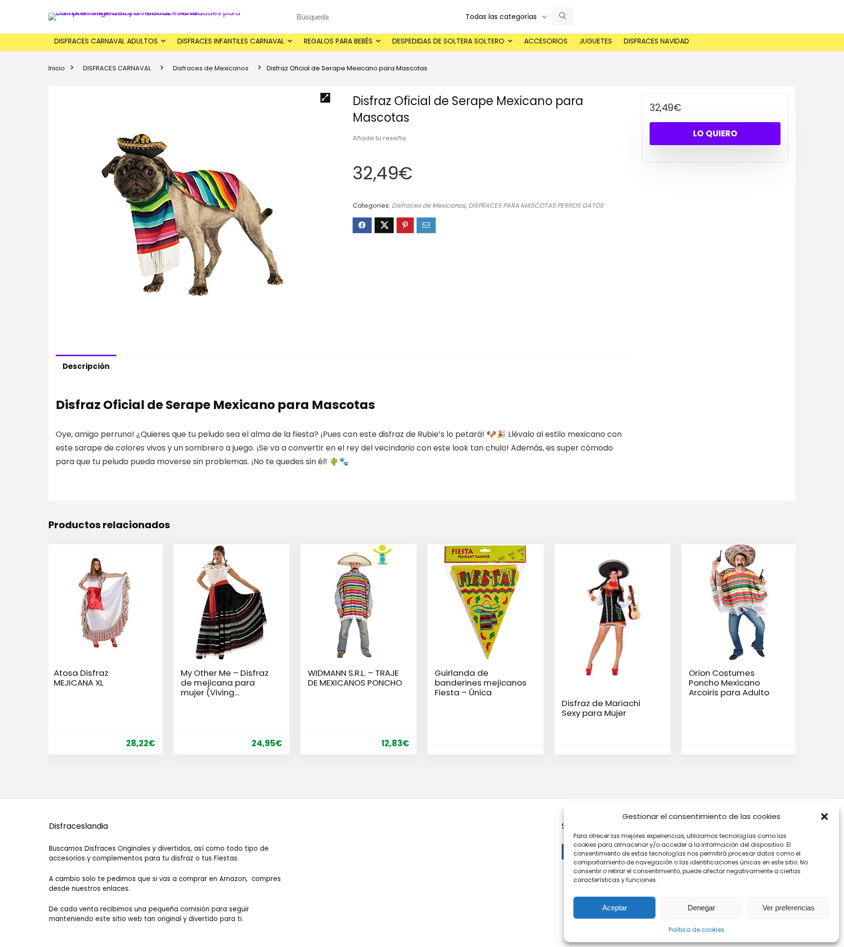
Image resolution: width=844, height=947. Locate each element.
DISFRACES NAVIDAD (656, 41)
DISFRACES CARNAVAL (117, 68)
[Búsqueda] (562, 16)
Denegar (701, 908)
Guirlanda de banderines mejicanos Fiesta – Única (481, 682)
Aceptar (614, 908)
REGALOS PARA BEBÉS (338, 41)
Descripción (86, 366)
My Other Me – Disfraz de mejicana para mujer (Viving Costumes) (225, 687)
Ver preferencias (788, 908)
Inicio (56, 68)
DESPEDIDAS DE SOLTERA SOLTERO (448, 41)
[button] (824, 816)
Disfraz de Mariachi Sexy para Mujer (601, 708)
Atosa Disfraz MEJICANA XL (81, 678)
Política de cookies (696, 929)
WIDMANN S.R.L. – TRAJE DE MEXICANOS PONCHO (355, 678)
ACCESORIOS (546, 41)
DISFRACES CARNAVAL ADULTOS (106, 41)
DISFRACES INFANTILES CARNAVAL (230, 41)
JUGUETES (595, 41)
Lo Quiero (715, 133)
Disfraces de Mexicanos (211, 68)
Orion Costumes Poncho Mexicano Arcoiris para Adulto (729, 682)
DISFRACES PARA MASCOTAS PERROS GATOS (536, 205)
